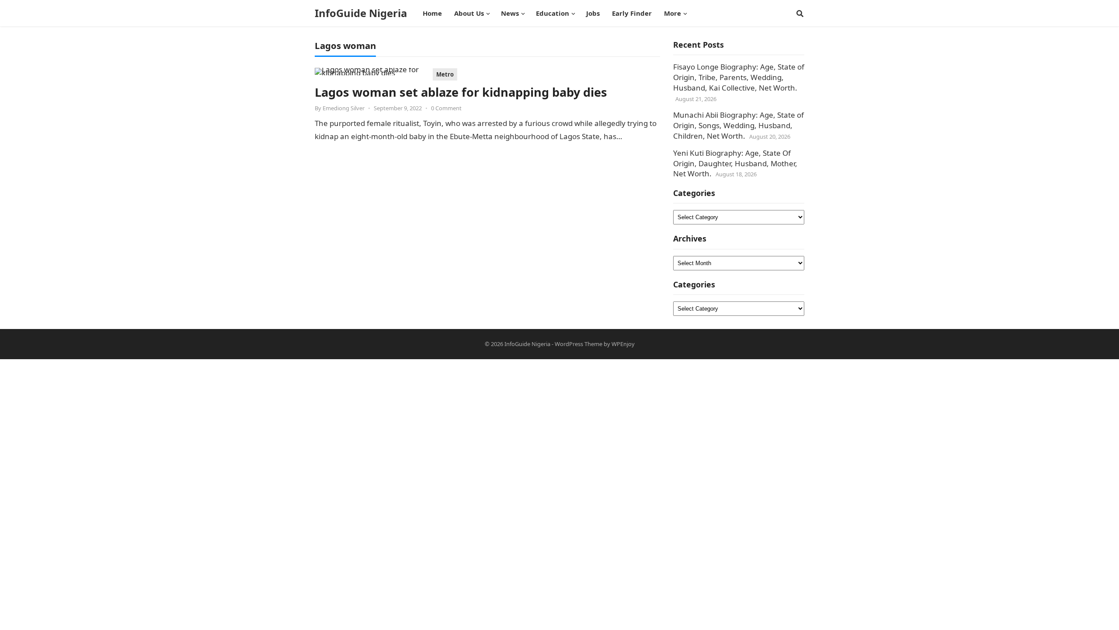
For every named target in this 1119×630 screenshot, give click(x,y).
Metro (445, 74)
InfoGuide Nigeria (361, 13)
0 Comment (446, 108)
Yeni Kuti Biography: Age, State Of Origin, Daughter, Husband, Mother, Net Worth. (735, 163)
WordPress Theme (578, 344)
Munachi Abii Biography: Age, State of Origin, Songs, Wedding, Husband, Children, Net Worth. (738, 125)
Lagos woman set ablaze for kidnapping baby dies (461, 92)
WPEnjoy (623, 344)
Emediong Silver (344, 108)
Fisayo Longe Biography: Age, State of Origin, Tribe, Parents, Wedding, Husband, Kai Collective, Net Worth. (738, 77)
